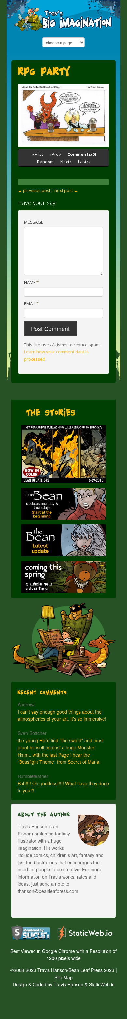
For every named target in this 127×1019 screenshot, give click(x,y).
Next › (66, 162)
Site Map (63, 977)
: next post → (65, 190)
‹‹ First (37, 154)
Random (45, 162)
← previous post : (35, 190)
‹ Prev (55, 154)
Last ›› (84, 162)
